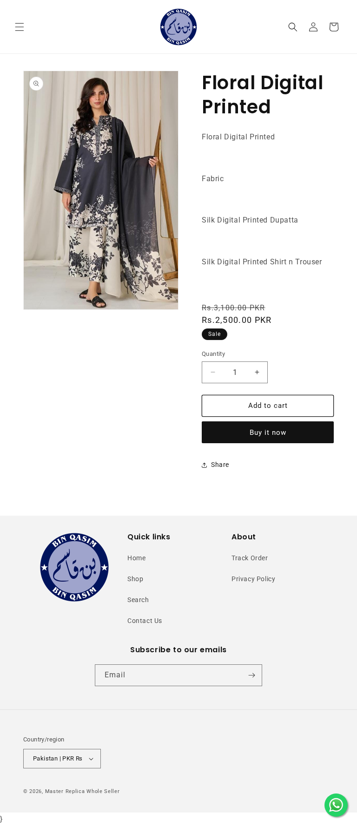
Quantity (213, 353)
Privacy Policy (253, 579)
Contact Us (144, 620)
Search (138, 599)
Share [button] (220, 464)
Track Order (249, 558)
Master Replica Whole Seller (82, 791)
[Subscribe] (251, 675)
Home (136, 558)
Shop (135, 579)
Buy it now (268, 432)
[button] (19, 27)
